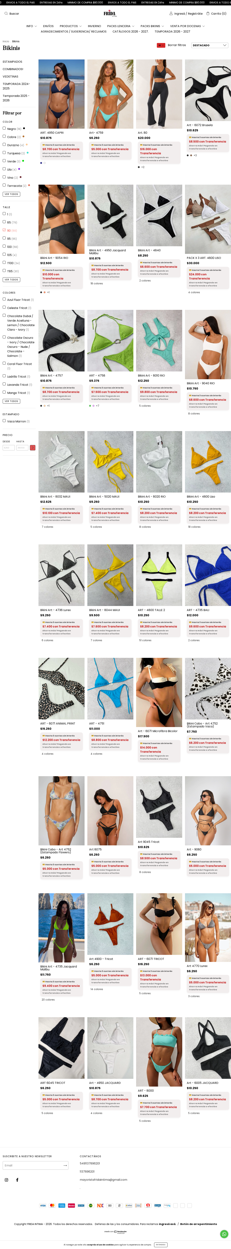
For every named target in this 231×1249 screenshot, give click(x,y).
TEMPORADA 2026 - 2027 (172, 31)
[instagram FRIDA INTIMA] (7, 1180)
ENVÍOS (48, 26)
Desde (6, 441)
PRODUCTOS (69, 26)
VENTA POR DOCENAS (186, 26)
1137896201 (87, 1172)
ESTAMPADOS (12, 62)
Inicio (6, 41)
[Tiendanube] (115, 1233)
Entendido (160, 1245)
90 (160, 45)
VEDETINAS (10, 76)
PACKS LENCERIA (119, 26)
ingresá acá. (167, 1225)
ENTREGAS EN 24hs (59, 2)
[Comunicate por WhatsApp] (224, 1234)
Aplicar (32, 447)
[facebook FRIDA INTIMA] (17, 1180)
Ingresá (179, 14)
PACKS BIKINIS (151, 26)
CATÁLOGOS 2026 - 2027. (131, 31)
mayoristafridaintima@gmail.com (103, 1180)
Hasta (20, 441)
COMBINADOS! (13, 69)
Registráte (195, 14)
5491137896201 (90, 1163)
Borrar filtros (177, 45)
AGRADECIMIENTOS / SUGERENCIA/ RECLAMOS (73, 31)
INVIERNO (94, 26)
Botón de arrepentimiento (198, 1225)
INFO (30, 26)
